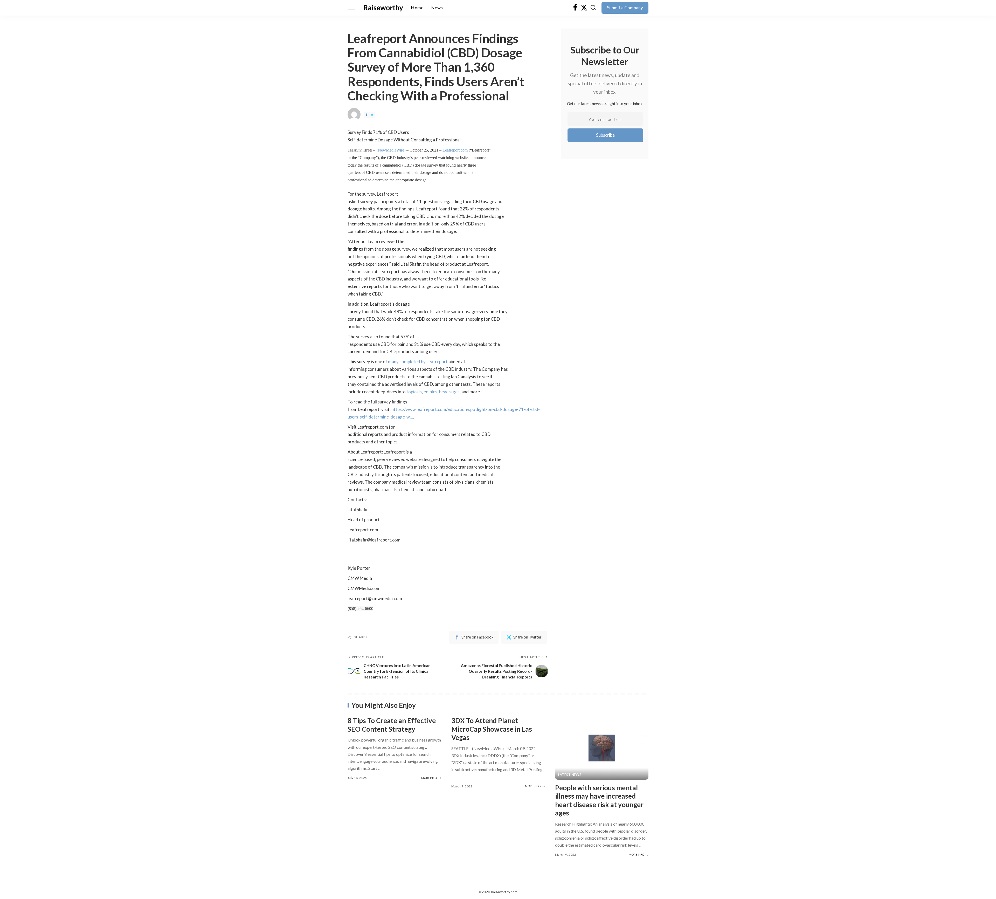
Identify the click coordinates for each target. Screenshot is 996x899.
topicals (414, 391)
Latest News (569, 775)
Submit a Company (625, 7)
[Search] (593, 8)
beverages (449, 391)
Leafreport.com (455, 150)
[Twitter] (583, 8)
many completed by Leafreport (418, 361)
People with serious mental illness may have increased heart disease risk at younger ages (599, 800)
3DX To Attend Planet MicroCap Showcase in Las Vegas (491, 729)
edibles (430, 391)
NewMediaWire (391, 150)
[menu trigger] (355, 8)
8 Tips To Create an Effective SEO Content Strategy (392, 724)
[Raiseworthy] (383, 8)
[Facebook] (575, 8)
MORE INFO (429, 777)
